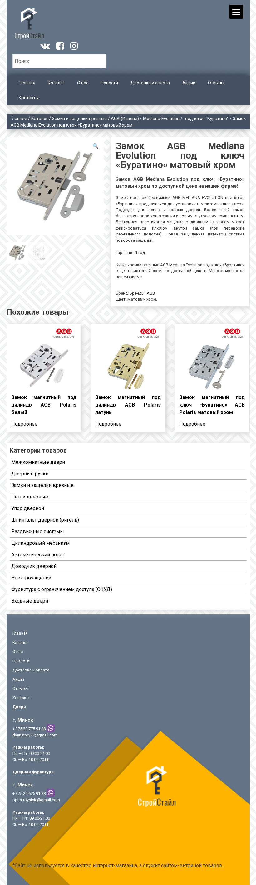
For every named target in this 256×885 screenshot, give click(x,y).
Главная (27, 82)
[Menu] (236, 12)
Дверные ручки (29, 474)
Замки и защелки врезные (79, 118)
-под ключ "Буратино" (206, 118)
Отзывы (216, 82)
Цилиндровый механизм (40, 543)
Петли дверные (29, 497)
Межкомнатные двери (38, 462)
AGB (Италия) (125, 118)
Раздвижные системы (37, 531)
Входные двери (29, 601)
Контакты (29, 97)
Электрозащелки (31, 578)
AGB (151, 293)
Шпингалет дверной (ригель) (45, 520)
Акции (188, 82)
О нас (82, 82)
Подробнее (24, 424)
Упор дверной (27, 508)
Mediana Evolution (161, 118)
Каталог (56, 82)
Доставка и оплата (150, 82)
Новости (109, 82)
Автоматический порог (38, 555)
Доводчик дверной (34, 566)
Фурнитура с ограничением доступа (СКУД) (61, 589)
